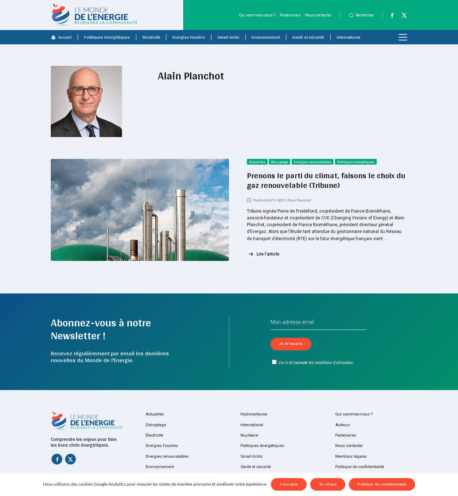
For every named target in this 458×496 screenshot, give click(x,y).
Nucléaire (249, 435)
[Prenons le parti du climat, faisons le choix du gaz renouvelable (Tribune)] (140, 210)
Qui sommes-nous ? (257, 15)
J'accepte (288, 484)
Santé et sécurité (308, 37)
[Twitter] (401, 16)
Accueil (65, 37)
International (348, 37)
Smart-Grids (228, 37)
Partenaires (290, 15)
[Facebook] (389, 16)
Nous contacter (318, 15)
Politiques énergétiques (107, 37)
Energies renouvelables (312, 162)
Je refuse (328, 484)
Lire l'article (268, 254)
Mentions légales (351, 456)
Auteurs (342, 424)
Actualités (257, 162)
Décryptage (279, 162)
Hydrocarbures (253, 414)
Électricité (151, 37)
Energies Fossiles (188, 37)
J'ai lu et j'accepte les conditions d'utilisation (315, 362)
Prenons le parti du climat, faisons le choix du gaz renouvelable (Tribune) (326, 180)
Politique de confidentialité (359, 466)
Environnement (266, 37)
